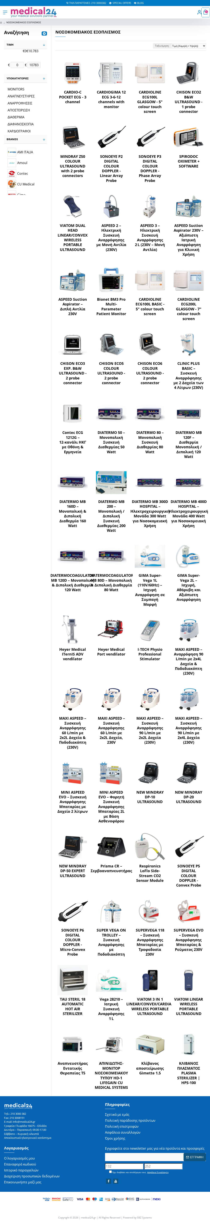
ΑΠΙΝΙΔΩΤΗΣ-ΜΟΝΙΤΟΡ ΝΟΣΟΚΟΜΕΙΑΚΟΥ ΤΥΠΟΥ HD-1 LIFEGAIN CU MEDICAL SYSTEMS (111, 1075)
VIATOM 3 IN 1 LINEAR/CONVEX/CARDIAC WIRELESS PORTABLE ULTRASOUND (149, 1006)
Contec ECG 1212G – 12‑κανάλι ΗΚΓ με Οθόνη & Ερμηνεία (72, 442)
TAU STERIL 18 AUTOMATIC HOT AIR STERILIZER (72, 1006)
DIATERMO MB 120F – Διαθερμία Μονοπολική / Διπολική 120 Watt (189, 444)
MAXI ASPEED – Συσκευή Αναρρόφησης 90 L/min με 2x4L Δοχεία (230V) (188, 730)
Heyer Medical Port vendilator (111, 652)
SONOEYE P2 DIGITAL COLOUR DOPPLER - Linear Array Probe (111, 168)
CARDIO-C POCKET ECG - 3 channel (72, 97)
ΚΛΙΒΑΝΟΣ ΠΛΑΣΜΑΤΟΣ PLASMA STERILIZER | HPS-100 (188, 1073)
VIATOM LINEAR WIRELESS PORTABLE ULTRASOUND (188, 1006)
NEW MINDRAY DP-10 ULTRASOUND (150, 797)
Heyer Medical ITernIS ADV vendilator (72, 654)
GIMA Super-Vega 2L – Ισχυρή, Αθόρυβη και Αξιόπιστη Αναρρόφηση (189, 587)
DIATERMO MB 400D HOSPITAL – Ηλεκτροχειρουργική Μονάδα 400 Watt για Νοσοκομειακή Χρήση (188, 513)
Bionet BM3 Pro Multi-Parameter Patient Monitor (111, 306)
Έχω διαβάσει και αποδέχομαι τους (140, 1172)
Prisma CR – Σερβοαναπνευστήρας (111, 868)
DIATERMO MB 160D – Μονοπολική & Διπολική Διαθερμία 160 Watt (72, 513)
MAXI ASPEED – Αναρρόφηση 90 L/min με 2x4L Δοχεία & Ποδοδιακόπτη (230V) (188, 661)
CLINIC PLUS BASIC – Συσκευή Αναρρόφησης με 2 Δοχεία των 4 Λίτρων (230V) (188, 375)
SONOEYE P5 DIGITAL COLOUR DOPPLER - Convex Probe (188, 876)
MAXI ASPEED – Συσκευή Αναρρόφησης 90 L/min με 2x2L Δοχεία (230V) (149, 730)
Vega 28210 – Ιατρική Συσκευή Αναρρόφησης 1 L (111, 1009)
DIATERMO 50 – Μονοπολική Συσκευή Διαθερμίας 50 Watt (111, 442)
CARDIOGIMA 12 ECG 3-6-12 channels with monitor (111, 99)
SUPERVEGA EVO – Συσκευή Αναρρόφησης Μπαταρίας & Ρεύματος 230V (188, 940)
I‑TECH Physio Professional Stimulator (150, 654)
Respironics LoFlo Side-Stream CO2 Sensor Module (150, 873)
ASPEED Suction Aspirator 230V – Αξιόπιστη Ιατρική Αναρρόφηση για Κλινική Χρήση (188, 240)
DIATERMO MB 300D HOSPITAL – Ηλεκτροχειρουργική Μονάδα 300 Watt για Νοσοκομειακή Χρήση (150, 513)
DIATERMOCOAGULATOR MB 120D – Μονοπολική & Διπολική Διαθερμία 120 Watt (72, 582)
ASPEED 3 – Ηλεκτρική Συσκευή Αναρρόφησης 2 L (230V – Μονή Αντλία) (150, 237)
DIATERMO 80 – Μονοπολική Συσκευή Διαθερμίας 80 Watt (150, 442)
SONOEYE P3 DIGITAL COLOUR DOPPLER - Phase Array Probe (150, 168)
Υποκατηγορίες (18, 78)
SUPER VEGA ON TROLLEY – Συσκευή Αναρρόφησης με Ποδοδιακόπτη (111, 942)
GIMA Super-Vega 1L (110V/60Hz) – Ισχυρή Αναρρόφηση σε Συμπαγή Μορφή (150, 590)
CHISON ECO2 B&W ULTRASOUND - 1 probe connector (188, 102)
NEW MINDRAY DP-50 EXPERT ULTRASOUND (72, 871)
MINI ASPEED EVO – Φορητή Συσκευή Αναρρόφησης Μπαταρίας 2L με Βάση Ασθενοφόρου (111, 806)
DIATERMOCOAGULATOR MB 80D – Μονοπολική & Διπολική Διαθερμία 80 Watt (111, 582)
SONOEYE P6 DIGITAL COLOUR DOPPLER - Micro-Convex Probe (72, 942)
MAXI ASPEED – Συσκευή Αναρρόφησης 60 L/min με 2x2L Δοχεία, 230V (111, 730)
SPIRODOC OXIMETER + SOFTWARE (189, 161)
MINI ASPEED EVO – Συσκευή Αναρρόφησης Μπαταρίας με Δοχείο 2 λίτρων (72, 802)
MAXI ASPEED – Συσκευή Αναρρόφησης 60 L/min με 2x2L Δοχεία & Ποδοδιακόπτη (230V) (72, 732)
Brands (12, 139)
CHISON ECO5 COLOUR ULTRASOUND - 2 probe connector (111, 373)
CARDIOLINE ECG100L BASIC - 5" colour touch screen (150, 306)
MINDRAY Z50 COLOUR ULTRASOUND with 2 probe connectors (72, 166)
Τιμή (10, 44)
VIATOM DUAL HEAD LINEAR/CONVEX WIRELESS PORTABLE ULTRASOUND (73, 237)
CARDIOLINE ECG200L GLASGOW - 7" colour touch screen (188, 309)
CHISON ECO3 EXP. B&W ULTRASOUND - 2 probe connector (73, 373)
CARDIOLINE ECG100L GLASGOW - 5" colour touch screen (150, 102)
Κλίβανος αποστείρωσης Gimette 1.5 (150, 1068)
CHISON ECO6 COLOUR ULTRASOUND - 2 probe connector (150, 373)
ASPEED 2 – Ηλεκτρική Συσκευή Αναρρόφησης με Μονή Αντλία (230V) (111, 237)
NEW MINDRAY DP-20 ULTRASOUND (188, 797)
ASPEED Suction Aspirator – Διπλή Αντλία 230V (72, 306)
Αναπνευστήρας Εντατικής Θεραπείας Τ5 (73, 1068)
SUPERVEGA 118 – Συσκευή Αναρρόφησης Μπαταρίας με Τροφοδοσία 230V (150, 942)
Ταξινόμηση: (162, 45)
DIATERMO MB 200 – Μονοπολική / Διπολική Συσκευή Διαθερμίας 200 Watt (111, 516)
